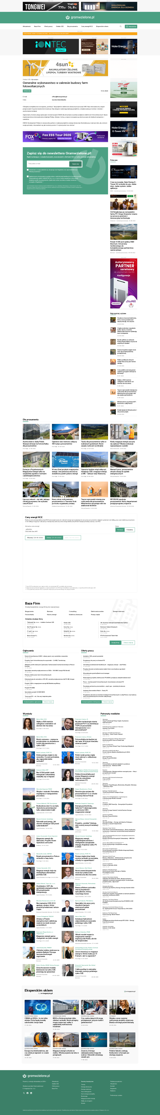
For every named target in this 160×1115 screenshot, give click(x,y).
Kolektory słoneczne (75, 614)
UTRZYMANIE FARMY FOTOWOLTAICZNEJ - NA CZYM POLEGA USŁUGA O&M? (46, 33)
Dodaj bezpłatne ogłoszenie (32, 702)
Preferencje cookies (116, 1095)
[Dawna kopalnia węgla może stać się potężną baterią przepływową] (113, 353)
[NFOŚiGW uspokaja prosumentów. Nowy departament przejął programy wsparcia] (123, 489)
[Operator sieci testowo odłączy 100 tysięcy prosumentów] (65, 432)
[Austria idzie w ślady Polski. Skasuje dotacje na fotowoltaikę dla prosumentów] (36, 432)
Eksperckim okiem (102, 26)
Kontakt (112, 1086)
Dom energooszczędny (88, 1094)
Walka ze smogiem (86, 1101)
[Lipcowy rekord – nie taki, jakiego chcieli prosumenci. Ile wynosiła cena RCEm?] (36, 489)
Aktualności (27, 26)
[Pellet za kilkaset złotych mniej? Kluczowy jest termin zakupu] (113, 363)
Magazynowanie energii (88, 1098)
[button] (120, 26)
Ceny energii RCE (87, 26)
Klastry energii (51, 614)
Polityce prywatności (40, 188)
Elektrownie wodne (97, 611)
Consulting (72, 611)
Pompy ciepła (95, 614)
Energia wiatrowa (118, 611)
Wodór (83, 1103)
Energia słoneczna (86, 1087)
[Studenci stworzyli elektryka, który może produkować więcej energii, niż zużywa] (113, 321)
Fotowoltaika (29, 614)
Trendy (83, 1084)
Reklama (112, 1091)
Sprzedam (35, 79)
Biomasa (50, 611)
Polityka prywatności (116, 1081)
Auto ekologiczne (86, 1091)
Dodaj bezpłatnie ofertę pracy (91, 702)
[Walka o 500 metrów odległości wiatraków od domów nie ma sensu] (113, 383)
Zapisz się (75, 164)
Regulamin (113, 1088)
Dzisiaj (54, 537)
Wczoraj (35, 537)
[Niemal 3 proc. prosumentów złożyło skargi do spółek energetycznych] (123, 459)
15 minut (120, 530)
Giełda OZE (60, 26)
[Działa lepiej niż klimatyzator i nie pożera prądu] (113, 412)
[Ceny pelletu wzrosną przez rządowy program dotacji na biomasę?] (113, 373)
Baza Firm (37, 26)
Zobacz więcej (128, 643)
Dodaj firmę (115, 643)
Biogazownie (29, 611)
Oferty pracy (48, 26)
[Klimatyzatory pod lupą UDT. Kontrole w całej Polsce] (113, 404)
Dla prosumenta (72, 26)
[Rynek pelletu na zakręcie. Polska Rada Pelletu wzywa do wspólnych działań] (113, 343)
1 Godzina (129, 530)
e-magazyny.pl (47, 993)
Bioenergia (84, 1096)
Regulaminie (30, 188)
